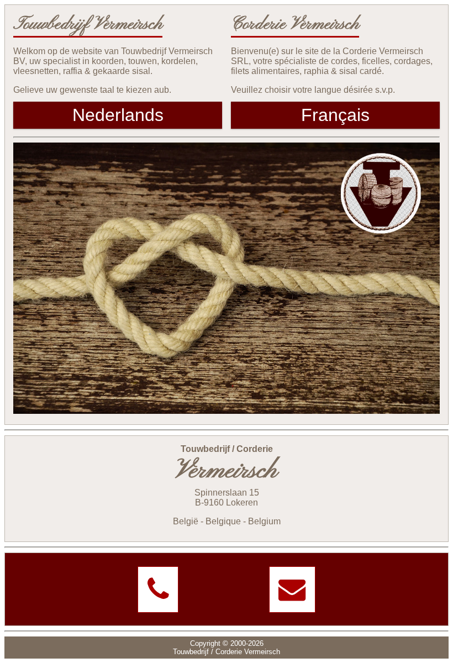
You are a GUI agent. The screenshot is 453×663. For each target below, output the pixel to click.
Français (335, 115)
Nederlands (118, 115)
